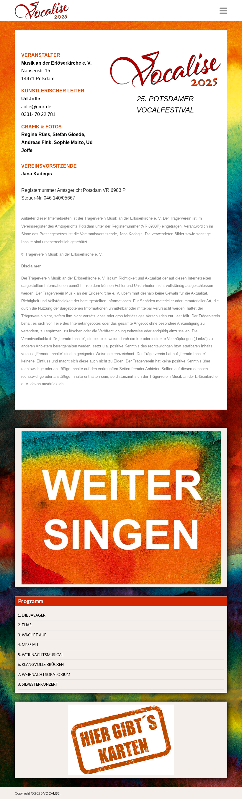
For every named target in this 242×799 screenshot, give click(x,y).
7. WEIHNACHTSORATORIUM (44, 674)
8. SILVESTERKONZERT (38, 684)
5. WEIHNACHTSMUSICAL (40, 654)
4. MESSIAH (28, 644)
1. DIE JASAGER (31, 615)
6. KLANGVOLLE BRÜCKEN (41, 664)
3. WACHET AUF (32, 635)
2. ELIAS (25, 624)
